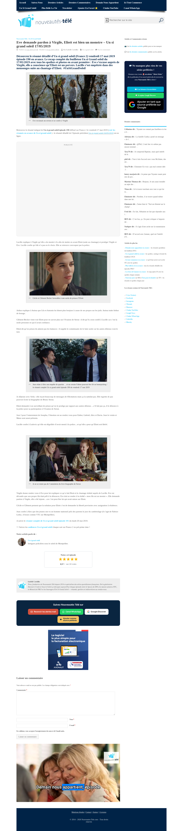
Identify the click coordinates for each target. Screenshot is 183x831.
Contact (88, 812)
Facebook (129, 298)
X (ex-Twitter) (131, 295)
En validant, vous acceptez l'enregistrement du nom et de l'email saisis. (40, 731)
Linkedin (129, 319)
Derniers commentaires (79, 2)
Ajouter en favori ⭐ (88, 8)
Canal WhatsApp (132, 8)
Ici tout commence (133, 2)
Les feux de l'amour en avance (135, 272)
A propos (102, 812)
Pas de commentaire (104, 50)
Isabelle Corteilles (72, 50)
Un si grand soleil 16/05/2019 (101, 133)
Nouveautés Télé (21, 39)
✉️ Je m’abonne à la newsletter (145, 89)
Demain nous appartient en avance (137, 248)
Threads (129, 304)
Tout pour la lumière (149, 278)
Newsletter (67, 8)
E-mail (72, 725)
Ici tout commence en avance (135, 260)
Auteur (95, 812)
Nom (72, 719)
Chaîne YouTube (110, 8)
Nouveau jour (130, 278)
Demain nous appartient (107, 2)
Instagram (130, 301)
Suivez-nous (37, 2)
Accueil (22, 2)
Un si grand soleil (27, 8)
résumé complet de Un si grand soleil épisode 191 (47, 521)
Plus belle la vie (49, 8)
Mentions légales (78, 812)
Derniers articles (55, 2)
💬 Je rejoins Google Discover (145, 95)
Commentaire (21, 690)
